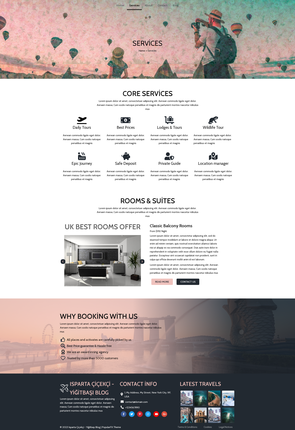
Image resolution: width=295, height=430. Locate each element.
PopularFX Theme (111, 427)
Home (142, 50)
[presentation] (63, 261)
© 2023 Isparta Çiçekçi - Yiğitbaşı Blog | (81, 427)
